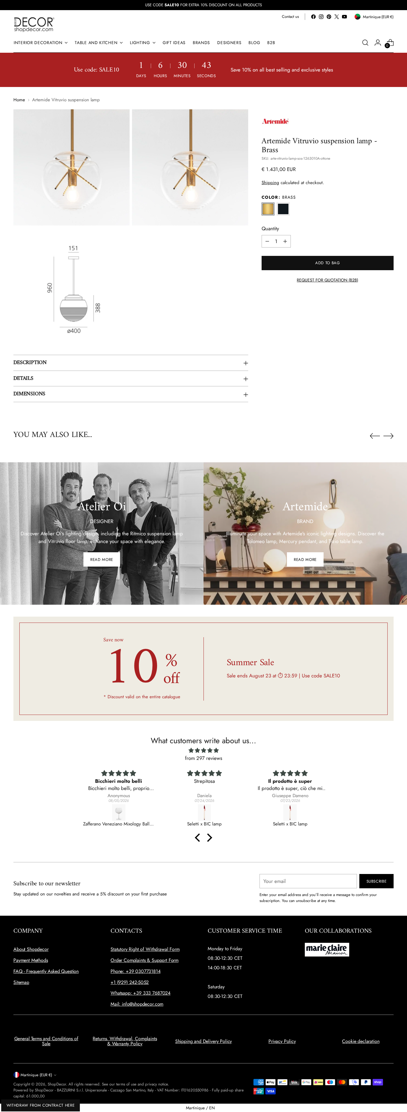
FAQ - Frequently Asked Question (46, 971)
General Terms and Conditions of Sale (46, 1041)
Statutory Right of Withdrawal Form (145, 949)
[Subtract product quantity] (267, 241)
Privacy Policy (282, 1041)
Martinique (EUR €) (36, 1075)
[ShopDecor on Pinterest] (329, 16)
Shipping (270, 182)
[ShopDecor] (34, 24)
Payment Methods (30, 960)
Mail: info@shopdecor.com (137, 1004)
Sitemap (21, 982)
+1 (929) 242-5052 (130, 982)
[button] (199, 837)
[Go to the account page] (378, 43)
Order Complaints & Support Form (144, 960)
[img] (203, 750)
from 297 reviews (203, 758)
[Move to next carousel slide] (388, 436)
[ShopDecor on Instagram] (321, 16)
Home (19, 100)
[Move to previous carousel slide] (375, 436)
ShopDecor (57, 1084)
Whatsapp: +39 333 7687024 (140, 993)
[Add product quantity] (285, 241)
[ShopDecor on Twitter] (336, 16)
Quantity (270, 228)
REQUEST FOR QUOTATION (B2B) (327, 280)
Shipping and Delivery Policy (203, 1041)
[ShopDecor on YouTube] (344, 16)
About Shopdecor (31, 949)
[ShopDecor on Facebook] (313, 16)
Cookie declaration (360, 1041)
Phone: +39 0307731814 (136, 971)
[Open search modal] (365, 43)
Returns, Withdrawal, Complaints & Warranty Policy (125, 1041)
